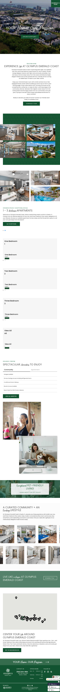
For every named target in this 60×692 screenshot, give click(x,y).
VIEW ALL (7, 258)
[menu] (3, 8)
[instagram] (48, 671)
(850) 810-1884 (22, 672)
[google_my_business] (51, 671)
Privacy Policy (24, 688)
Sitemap (30, 689)
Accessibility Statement (32, 688)
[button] (27, 620)
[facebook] (45, 671)
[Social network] (28, 686)
